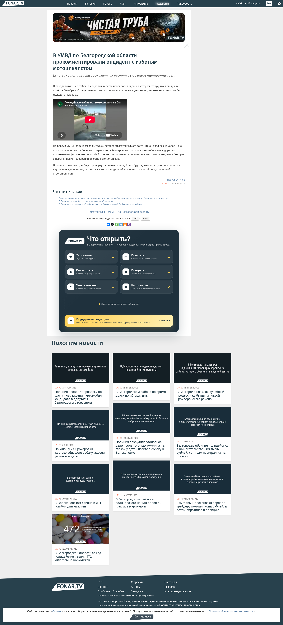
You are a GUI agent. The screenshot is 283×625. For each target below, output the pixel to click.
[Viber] (129, 224)
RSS (100, 582)
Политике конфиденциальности (179, 605)
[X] (112, 224)
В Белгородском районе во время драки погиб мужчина (86, 201)
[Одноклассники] (125, 224)
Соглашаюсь (142, 616)
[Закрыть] (187, 45)
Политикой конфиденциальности (231, 611)
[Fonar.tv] (13, 3)
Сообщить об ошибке (111, 591)
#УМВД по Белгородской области (128, 212)
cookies (124, 601)
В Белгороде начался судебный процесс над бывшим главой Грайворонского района (100, 204)
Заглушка (137, 591)
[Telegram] (121, 224)
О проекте (137, 582)
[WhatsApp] (117, 224)
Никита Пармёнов (175, 180)
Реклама (169, 587)
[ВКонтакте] (108, 224)
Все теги (103, 587)
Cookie (56, 611)
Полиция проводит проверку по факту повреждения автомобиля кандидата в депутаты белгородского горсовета (113, 198)
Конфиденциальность (177, 591)
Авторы (135, 587)
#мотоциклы (97, 212)
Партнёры (170, 582)
